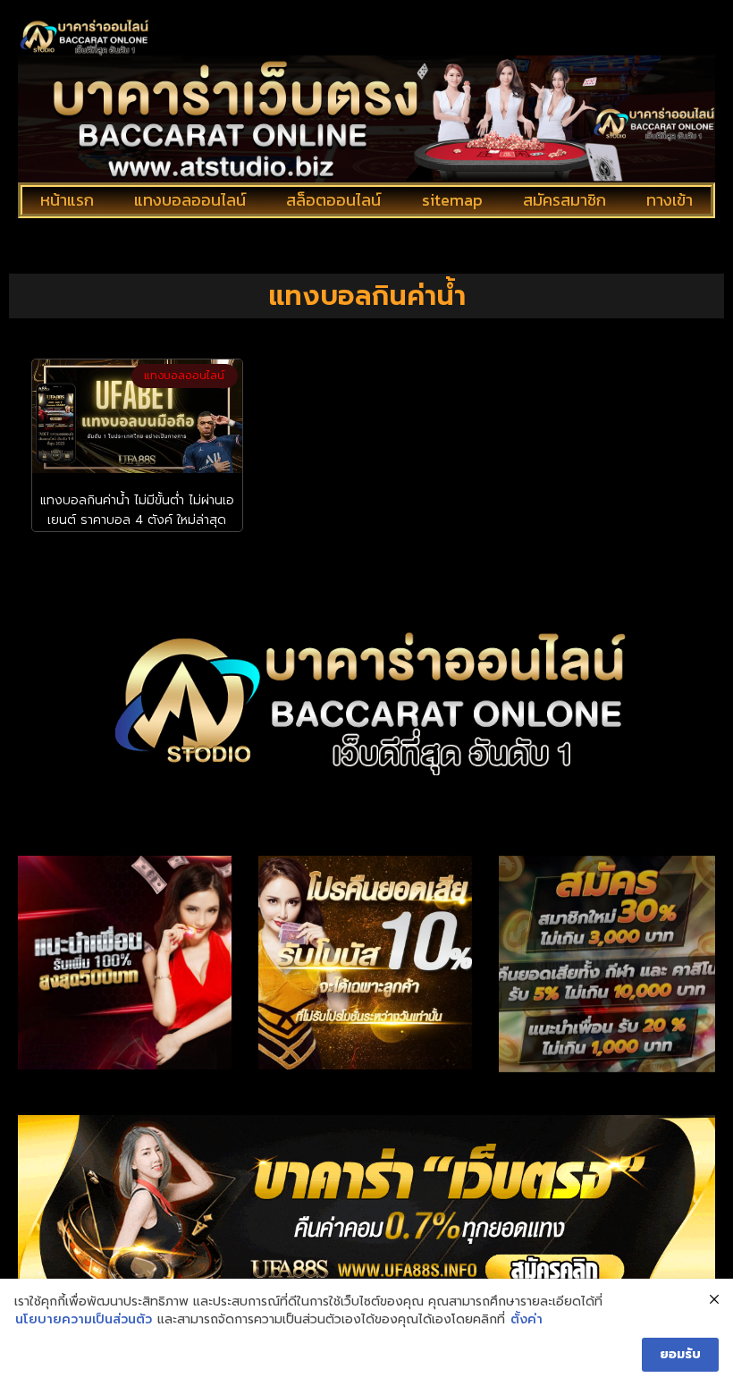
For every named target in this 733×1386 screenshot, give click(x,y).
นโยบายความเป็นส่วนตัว (83, 1320)
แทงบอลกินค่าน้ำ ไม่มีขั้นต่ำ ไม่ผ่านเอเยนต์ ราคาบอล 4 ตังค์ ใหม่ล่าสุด (137, 510)
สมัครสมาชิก (564, 200)
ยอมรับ (680, 1354)
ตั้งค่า (526, 1320)
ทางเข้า (669, 200)
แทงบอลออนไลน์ (190, 200)
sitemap (452, 200)
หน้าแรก (67, 200)
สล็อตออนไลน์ (333, 200)
